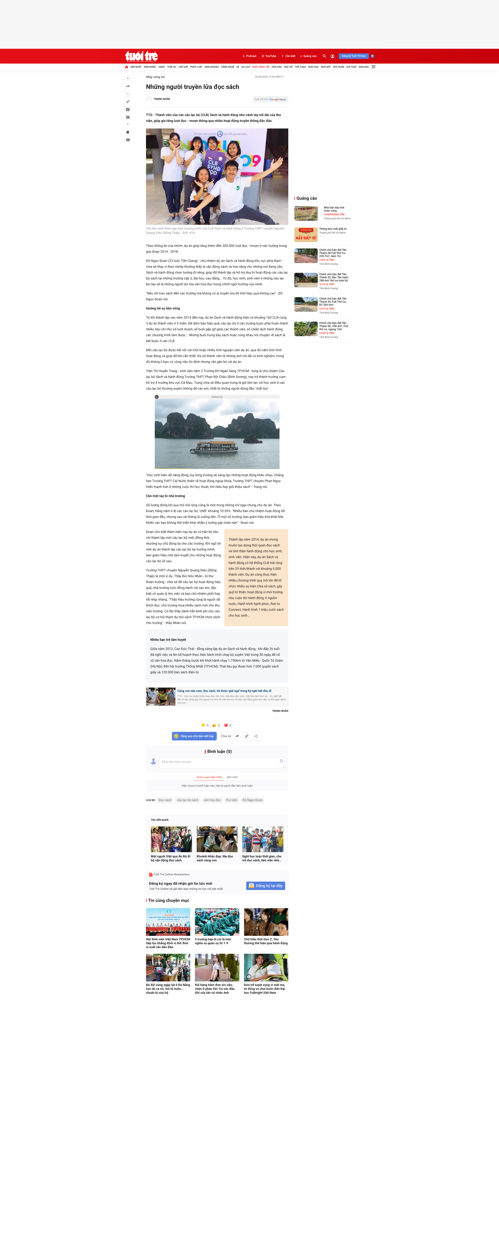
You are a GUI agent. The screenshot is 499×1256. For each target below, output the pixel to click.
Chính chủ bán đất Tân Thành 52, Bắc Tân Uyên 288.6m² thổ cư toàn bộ (334, 277)
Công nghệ (227, 67)
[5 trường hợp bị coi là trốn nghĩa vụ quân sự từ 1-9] (217, 922)
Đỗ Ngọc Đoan (252, 800)
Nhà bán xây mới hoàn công (334, 209)
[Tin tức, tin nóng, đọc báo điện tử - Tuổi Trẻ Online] (141, 56)
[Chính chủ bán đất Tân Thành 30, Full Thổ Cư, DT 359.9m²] (306, 304)
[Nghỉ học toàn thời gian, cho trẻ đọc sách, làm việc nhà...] (262, 839)
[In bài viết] (128, 140)
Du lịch (246, 67)
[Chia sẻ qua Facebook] (237, 736)
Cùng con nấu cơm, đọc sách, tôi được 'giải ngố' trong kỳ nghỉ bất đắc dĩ (224, 691)
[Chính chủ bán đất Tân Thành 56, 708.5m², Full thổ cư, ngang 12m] (306, 329)
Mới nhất (136, 67)
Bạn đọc (364, 67)
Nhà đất (326, 67)
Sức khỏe (338, 67)
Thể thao (300, 67)
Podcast (251, 56)
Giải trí (288, 67)
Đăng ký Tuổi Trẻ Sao (354, 56)
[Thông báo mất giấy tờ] (306, 234)
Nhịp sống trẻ (261, 67)
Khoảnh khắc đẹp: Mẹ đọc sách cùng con (215, 858)
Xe (237, 67)
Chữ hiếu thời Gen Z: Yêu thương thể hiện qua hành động (266, 941)
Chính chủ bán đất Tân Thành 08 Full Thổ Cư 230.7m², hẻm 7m (332, 253)
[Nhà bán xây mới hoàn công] (306, 213)
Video (161, 67)
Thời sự (171, 67)
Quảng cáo (310, 56)
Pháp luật (196, 67)
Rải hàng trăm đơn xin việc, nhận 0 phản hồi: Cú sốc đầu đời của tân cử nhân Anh (214, 989)
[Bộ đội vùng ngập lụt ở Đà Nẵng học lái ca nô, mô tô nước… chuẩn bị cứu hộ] (168, 967)
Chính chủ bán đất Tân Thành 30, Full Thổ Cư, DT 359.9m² (333, 302)
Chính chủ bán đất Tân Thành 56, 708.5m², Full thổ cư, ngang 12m (333, 326)
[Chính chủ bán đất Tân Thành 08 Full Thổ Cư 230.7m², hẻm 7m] (306, 255)
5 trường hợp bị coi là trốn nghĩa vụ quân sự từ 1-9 (213, 941)
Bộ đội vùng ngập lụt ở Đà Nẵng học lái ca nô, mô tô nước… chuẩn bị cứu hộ (168, 989)
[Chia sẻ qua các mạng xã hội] (256, 736)
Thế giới (183, 67)
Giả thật (351, 67)
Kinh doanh (212, 67)
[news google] (270, 99)
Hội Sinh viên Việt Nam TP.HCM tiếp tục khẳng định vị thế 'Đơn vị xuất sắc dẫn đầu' (168, 943)
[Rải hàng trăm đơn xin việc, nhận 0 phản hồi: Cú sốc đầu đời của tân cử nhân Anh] (217, 967)
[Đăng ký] (265, 886)
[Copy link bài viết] (246, 736)
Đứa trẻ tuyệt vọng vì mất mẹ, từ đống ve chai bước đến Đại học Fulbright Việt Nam (264, 989)
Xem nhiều (150, 67)
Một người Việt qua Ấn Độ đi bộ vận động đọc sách (170, 858)
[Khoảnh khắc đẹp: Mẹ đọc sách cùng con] (217, 839)
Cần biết (290, 56)
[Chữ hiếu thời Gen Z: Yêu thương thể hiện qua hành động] (266, 922)
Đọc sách (165, 800)
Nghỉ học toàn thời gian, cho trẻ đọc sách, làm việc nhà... (262, 858)
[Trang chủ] (126, 67)
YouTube (270, 56)
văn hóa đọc (212, 800)
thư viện (231, 800)
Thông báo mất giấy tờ (333, 228)
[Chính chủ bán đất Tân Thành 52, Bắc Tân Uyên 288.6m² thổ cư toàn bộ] (306, 280)
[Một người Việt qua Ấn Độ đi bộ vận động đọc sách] (171, 839)
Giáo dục (313, 67)
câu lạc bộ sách (187, 800)
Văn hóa (277, 67)
